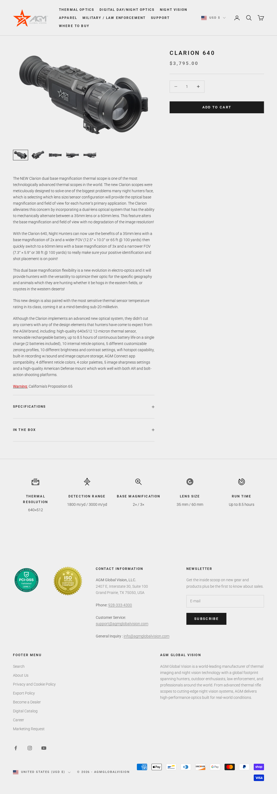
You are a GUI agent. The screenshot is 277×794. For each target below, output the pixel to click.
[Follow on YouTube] (44, 748)
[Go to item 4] (72, 155)
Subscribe (206, 619)
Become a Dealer (27, 702)
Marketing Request (29, 729)
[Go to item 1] (20, 155)
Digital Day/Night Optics (127, 10)
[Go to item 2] (37, 155)
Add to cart (217, 107)
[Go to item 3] (55, 155)
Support (160, 18)
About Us (20, 675)
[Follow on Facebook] (15, 748)
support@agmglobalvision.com (122, 624)
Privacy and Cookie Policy (34, 684)
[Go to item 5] (89, 155)
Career (18, 720)
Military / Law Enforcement (114, 18)
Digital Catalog (25, 711)
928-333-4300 (120, 605)
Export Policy (24, 693)
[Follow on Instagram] (29, 748)
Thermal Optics (76, 10)
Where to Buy (74, 26)
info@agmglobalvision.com (146, 636)
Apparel (68, 18)
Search (19, 666)
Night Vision (173, 10)
